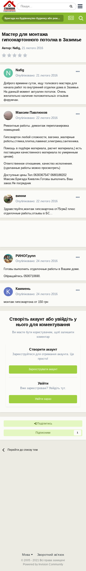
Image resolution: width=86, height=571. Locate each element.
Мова (26, 554)
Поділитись (44, 423)
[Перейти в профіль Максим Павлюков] (8, 115)
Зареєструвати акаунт (43, 369)
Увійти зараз (43, 399)
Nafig (16, 48)
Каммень (23, 289)
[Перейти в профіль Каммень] (8, 291)
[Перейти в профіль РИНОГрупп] (8, 258)
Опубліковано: (37, 75)
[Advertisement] (36, 235)
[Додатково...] (77, 71)
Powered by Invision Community (43, 564)
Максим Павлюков (31, 112)
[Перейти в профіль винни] (8, 198)
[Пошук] (71, 6)
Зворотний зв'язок (50, 554)
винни (21, 196)
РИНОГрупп (26, 256)
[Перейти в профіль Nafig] (8, 73)
